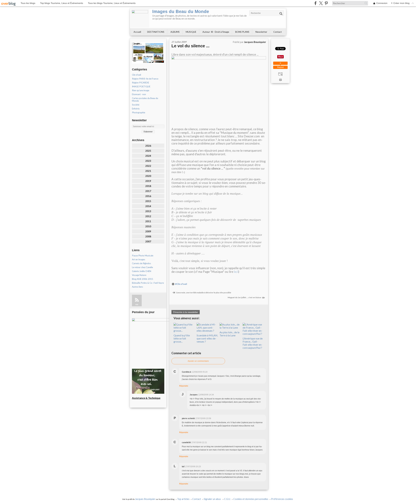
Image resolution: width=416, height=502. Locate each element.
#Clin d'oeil (181, 284)
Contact (277, 31)
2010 (148, 226)
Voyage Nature (139, 275)
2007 (148, 241)
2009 (148, 231)
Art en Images (138, 259)
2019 (148, 180)
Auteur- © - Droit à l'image (215, 31)
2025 (148, 150)
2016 (148, 196)
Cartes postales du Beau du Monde (145, 99)
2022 (148, 165)
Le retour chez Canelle (142, 267)
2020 (148, 175)
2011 (148, 221)
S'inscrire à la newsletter (185, 312)
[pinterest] (326, 3)
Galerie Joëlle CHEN (141, 271)
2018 (148, 186)
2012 (148, 216)
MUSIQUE (191, 31)
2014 (148, 206)
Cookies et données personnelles (250, 499)
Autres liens (137, 286)
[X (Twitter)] (321, 3)
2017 (148, 191)
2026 (148, 145)
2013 (148, 211)
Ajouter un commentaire (198, 361)
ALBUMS (175, 31)
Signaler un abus (212, 499)
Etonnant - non (139, 94)
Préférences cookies (282, 499)
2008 (148, 236)
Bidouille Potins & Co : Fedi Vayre (148, 283)
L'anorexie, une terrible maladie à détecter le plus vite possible (203, 292)
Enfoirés (136, 108)
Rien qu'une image (140, 90)
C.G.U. (227, 499)
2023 (148, 160)
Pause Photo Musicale (142, 255)
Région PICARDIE (140, 82)
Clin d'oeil (136, 74)
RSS (137, 304)
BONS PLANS (242, 31)
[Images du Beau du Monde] (140, 18)
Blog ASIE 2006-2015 (142, 279)
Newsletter (261, 31)
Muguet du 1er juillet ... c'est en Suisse (245, 297)
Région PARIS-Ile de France (145, 78)
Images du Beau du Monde (180, 11)
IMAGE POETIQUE (141, 86)
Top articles (183, 499)
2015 (148, 201)
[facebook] (315, 3)
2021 (148, 170)
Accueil (137, 31)
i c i (236, 271)
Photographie (138, 112)
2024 (148, 155)
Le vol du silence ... (190, 45)
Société (135, 104)
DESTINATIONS (155, 31)
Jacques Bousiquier (145, 499)
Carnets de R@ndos (141, 263)
